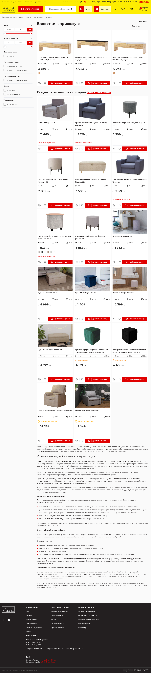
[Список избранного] (123, 9)
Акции (44, 2)
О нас (28, 611)
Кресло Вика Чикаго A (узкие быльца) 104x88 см (91, 124)
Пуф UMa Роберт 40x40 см (86, 293)
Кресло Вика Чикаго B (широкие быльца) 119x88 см (130, 180)
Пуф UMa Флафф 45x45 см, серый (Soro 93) (129, 124)
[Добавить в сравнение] (40, 83)
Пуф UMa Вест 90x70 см (47, 293)
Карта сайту (82, 627)
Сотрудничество (31, 623)
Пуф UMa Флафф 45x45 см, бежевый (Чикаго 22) (90, 237)
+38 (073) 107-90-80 (130, 2)
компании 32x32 (140, 670)
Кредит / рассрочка (57, 623)
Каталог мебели (32, 9)
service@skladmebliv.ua (48, 660)
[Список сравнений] (131, 9)
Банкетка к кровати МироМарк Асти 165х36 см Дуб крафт (53, 58)
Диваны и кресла (25, 17)
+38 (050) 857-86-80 (114, 2)
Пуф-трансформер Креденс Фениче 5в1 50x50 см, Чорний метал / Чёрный (129, 351)
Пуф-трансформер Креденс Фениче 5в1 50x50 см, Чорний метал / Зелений (91, 351)
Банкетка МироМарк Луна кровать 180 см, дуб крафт (91, 58)
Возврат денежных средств (87, 615)
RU (85, 2)
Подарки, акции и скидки (59, 611)
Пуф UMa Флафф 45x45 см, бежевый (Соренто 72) (53, 180)
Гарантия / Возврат (57, 627)
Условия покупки (84, 623)
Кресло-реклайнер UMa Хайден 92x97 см (55, 410)
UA (81, 2)
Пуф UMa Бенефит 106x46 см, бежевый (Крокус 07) (91, 180)
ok (30, 30)
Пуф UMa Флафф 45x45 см (123, 293)
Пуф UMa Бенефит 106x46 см (50, 350)
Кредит (13, 2)
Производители (31, 619)
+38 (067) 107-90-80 (99, 2)
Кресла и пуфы (37, 17)
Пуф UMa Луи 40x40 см (122, 236)
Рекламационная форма (86, 611)
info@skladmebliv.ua (48, 662)
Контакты (5, 2)
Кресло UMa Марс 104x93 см (86, 410)
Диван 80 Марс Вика (46, 123)
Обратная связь (144, 2)
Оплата (20, 2)
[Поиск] (72, 9)
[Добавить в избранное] (45, 83)
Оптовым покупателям (34, 627)
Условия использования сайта (88, 619)
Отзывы (28, 632)
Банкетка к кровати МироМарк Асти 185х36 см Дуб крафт (128, 58)
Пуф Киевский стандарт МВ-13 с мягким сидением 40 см (54, 237)
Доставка (28, 2)
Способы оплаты (57, 615)
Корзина (144, 9)
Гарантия (37, 2)
